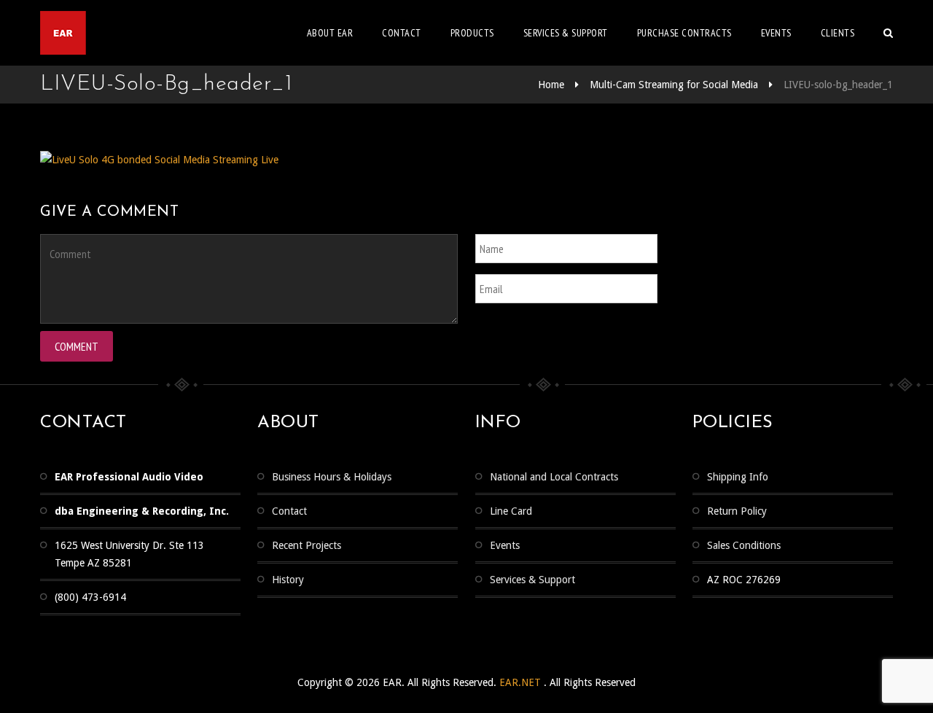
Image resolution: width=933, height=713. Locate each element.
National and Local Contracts (554, 477)
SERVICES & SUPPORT (565, 32)
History (288, 579)
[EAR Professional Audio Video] (120, 33)
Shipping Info (737, 477)
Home (551, 84)
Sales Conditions (744, 545)
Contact (401, 32)
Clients (838, 32)
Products (472, 32)
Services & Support (532, 579)
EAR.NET (521, 682)
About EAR (330, 32)
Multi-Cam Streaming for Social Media (674, 84)
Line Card (511, 511)
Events (776, 32)
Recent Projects (306, 545)
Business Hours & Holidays (331, 477)
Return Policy (737, 511)
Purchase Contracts (684, 32)
